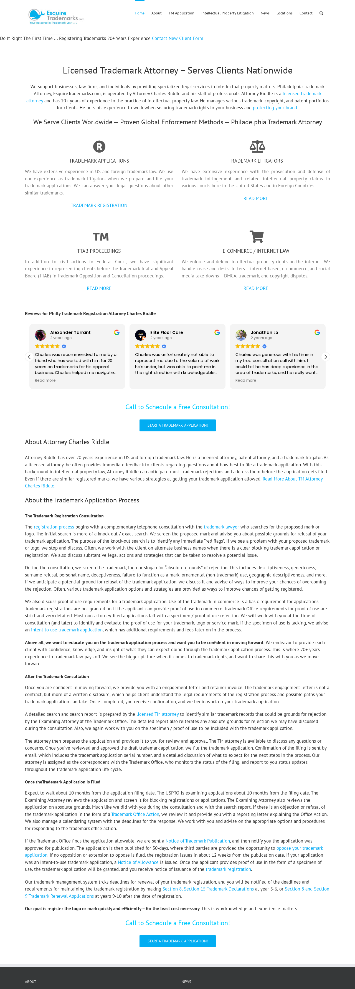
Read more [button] (45, 380)
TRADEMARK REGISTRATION (99, 205)
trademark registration (228, 869)
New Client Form (186, 38)
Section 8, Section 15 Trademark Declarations (208, 889)
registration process (54, 527)
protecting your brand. (275, 108)
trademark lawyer (221, 527)
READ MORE (256, 198)
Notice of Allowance (138, 862)
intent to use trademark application (67, 630)
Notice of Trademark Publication (198, 841)
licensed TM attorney (157, 714)
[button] (321, 12)
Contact (159, 38)
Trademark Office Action (135, 814)
